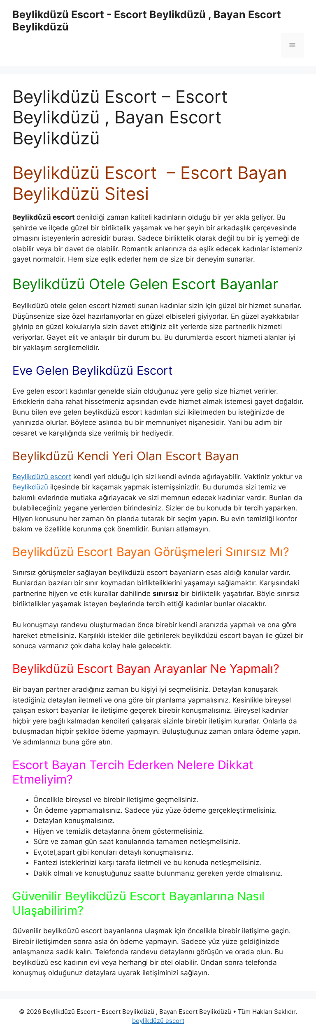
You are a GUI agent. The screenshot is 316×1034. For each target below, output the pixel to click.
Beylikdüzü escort (41, 477)
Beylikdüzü (30, 487)
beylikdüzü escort (158, 1021)
